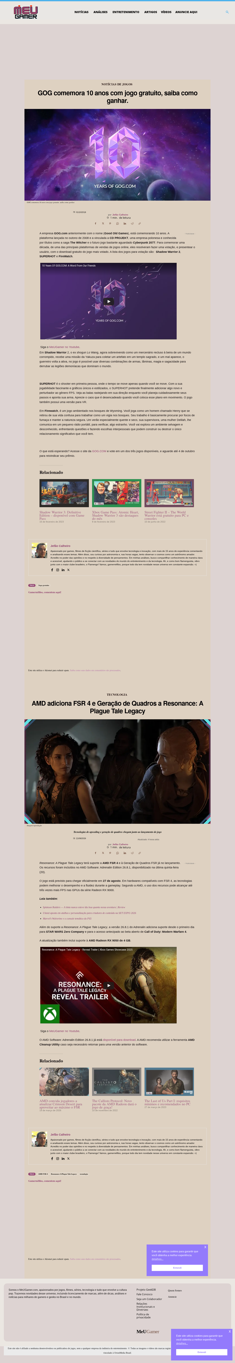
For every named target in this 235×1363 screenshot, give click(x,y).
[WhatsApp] (117, 223)
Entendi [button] (202, 1352)
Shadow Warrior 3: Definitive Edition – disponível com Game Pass (61, 515)
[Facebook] (95, 223)
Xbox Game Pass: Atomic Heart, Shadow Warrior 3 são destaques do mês (115, 515)
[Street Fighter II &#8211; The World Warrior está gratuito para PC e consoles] (169, 493)
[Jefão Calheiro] (39, 557)
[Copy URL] (139, 223)
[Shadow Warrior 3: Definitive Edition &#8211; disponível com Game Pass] (64, 493)
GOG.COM (99, 451)
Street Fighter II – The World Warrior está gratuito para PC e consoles (167, 515)
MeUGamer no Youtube (64, 347)
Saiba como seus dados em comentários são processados (95, 670)
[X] (103, 223)
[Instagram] (57, 569)
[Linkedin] (125, 223)
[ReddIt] (132, 223)
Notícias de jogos (117, 84)
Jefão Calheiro (120, 214)
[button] (227, 12)
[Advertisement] (117, 48)
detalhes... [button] (182, 1343)
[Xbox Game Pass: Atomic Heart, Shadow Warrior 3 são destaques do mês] (116, 493)
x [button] (230, 1331)
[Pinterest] (110, 223)
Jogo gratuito (43, 585)
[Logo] (26, 12)
